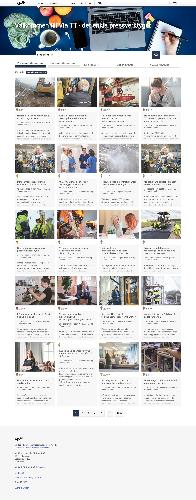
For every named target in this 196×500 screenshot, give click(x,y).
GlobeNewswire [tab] (125, 65)
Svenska (18, 488)
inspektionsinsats (35, 72)
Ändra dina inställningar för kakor (29, 478)
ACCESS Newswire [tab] (159, 65)
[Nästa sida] (110, 413)
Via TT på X (19, 473)
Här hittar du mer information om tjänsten (32, 448)
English (26, 488)
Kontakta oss (42, 467)
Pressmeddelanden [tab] (30, 63)
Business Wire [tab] (91, 65)
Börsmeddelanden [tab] (62, 63)
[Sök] (156, 55)
